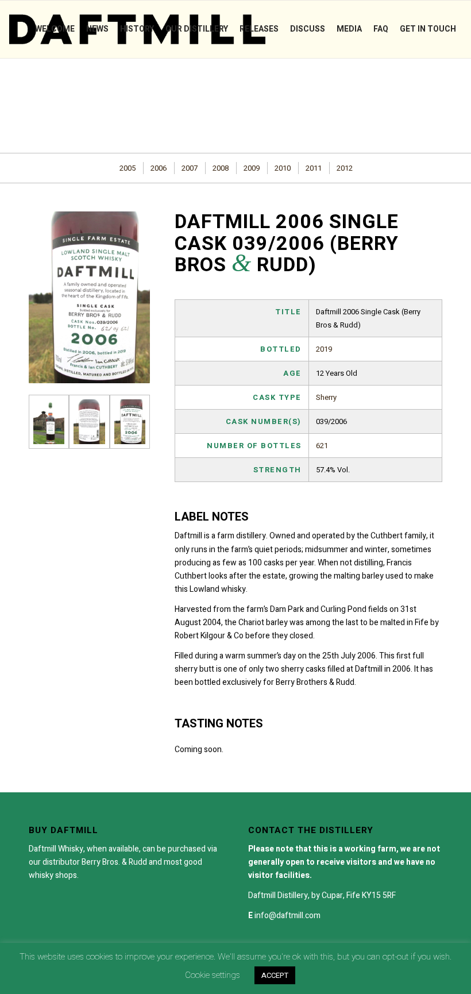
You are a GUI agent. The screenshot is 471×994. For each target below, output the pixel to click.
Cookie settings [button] (212, 975)
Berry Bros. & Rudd (114, 862)
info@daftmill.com (287, 916)
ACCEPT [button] (274, 975)
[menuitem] (54, 29)
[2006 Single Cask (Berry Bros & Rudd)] (49, 421)
